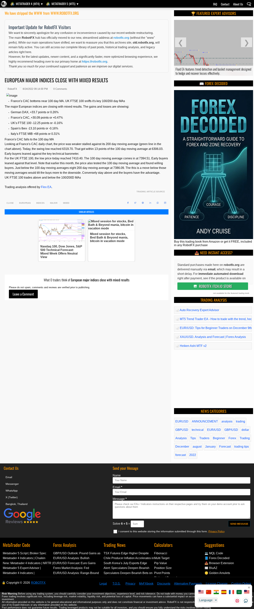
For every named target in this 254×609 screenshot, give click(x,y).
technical (198, 430)
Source (160, 191)
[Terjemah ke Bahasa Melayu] (246, 592)
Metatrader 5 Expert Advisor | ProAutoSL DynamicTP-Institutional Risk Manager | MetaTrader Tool (26, 568)
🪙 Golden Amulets (217, 573)
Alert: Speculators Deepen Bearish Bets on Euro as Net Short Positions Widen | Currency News (127, 568)
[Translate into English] (201, 592)
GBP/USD (231, 430)
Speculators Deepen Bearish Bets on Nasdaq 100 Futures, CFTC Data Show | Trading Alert (128, 573)
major (53, 203)
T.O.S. (116, 583)
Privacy (130, 583)
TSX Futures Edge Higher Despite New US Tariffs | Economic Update (126, 553)
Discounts (163, 583)
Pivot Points (162, 573)
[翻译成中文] (208, 592)
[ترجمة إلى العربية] (239, 592)
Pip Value (160, 563)
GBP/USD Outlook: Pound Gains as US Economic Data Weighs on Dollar (77, 553)
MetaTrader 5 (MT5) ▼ (65, 3)
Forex (232, 438)
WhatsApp (12, 490)
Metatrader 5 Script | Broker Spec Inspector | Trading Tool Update (24, 553)
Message (120, 499)
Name (117, 475)
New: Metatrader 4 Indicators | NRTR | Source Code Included (28, 563)
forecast (180, 455)
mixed (66, 203)
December (182, 446)
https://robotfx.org (94, 61)
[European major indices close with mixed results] (4, 4)
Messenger (12, 483)
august (197, 446)
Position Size (163, 568)
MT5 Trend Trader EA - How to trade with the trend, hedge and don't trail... (212, 319)
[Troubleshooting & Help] (237, 600)
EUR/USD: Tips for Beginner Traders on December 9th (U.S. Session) (212, 328)
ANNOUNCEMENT (205, 421)
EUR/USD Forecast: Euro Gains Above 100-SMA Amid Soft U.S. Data (77, 563)
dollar (245, 430)
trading (240, 421)
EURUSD (181, 421)
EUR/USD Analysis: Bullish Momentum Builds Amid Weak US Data (75, 558)
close (10, 203)
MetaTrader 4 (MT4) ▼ (29, 3)
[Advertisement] (86, 348)
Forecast (225, 446)
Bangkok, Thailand (17, 504)
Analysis (181, 438)
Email (9, 477)
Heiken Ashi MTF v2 (191, 346)
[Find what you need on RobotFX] (249, 4)
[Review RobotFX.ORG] (22, 522)
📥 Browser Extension (219, 563)
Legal (103, 583)
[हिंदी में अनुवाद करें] (216, 592)
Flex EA (46, 187)
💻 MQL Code (214, 553)
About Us (238, 4)
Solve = (122, 523)
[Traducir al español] (224, 592)
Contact (225, 4)
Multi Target (161, 558)
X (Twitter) (12, 497)
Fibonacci (160, 553)
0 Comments (60, 89)
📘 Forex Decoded (217, 558)
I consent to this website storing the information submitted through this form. (163, 531)
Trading (245, 438)
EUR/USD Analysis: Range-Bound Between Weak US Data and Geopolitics (76, 573)
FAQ (215, 4)
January (210, 446)
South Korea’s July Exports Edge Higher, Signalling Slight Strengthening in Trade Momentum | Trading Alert (127, 563)
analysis (226, 421)
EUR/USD (214, 430)
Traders (204, 438)
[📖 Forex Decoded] (213, 238)
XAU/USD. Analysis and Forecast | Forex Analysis (210, 337)
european (25, 203)
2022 (192, 455)
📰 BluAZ (211, 568)
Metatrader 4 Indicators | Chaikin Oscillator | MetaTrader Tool (24, 558)
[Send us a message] (245, 600)
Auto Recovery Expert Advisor (197, 310)
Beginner (219, 438)
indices (40, 203)
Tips (193, 438)
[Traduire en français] (231, 592)
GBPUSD (181, 430)
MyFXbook (146, 583)
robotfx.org (121, 37)
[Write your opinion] (23, 294)
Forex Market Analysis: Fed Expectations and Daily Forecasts (75, 568)
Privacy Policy (216, 531)
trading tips (241, 446)
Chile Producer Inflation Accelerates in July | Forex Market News (129, 558)
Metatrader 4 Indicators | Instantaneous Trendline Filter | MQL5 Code (27, 573)
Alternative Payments (188, 583)
